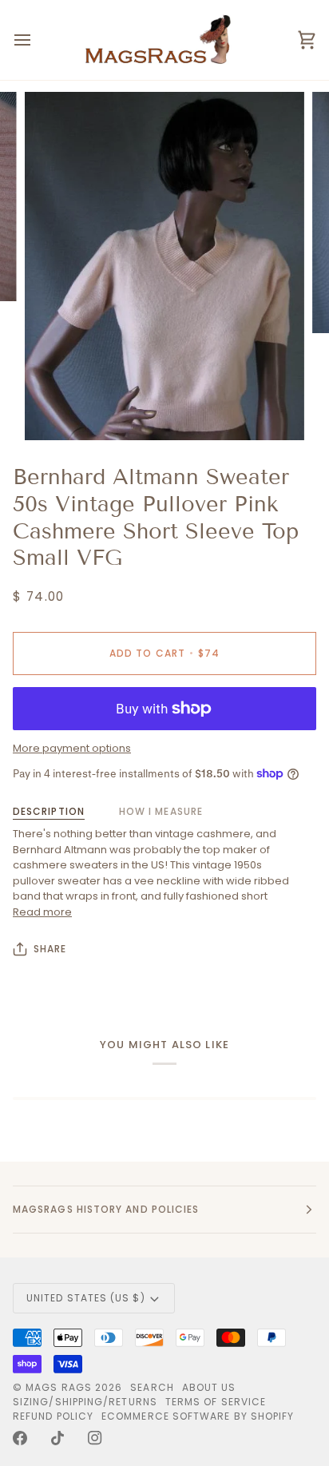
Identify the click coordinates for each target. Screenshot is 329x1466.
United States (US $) (85, 1298)
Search (151, 1387)
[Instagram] (95, 1438)
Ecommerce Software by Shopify (197, 1416)
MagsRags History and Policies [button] (106, 1209)
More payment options (72, 748)
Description (49, 811)
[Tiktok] (57, 1438)
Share (50, 948)
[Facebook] (20, 1438)
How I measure (161, 811)
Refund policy (53, 1416)
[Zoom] (55, 410)
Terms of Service (215, 1401)
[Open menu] (37, 40)
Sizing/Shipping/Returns (85, 1401)
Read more (42, 912)
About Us (209, 1387)
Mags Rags (59, 1387)
